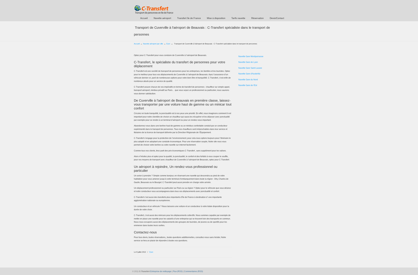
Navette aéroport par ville (153, 44)
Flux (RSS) (178, 271)
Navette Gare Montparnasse (250, 56)
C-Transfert (153, 7)
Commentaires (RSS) (193, 271)
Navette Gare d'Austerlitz (249, 74)
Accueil (137, 44)
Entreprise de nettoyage (160, 271)
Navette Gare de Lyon (248, 62)
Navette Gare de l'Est (247, 85)
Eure (168, 44)
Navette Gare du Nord (248, 79)
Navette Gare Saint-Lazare (250, 68)
